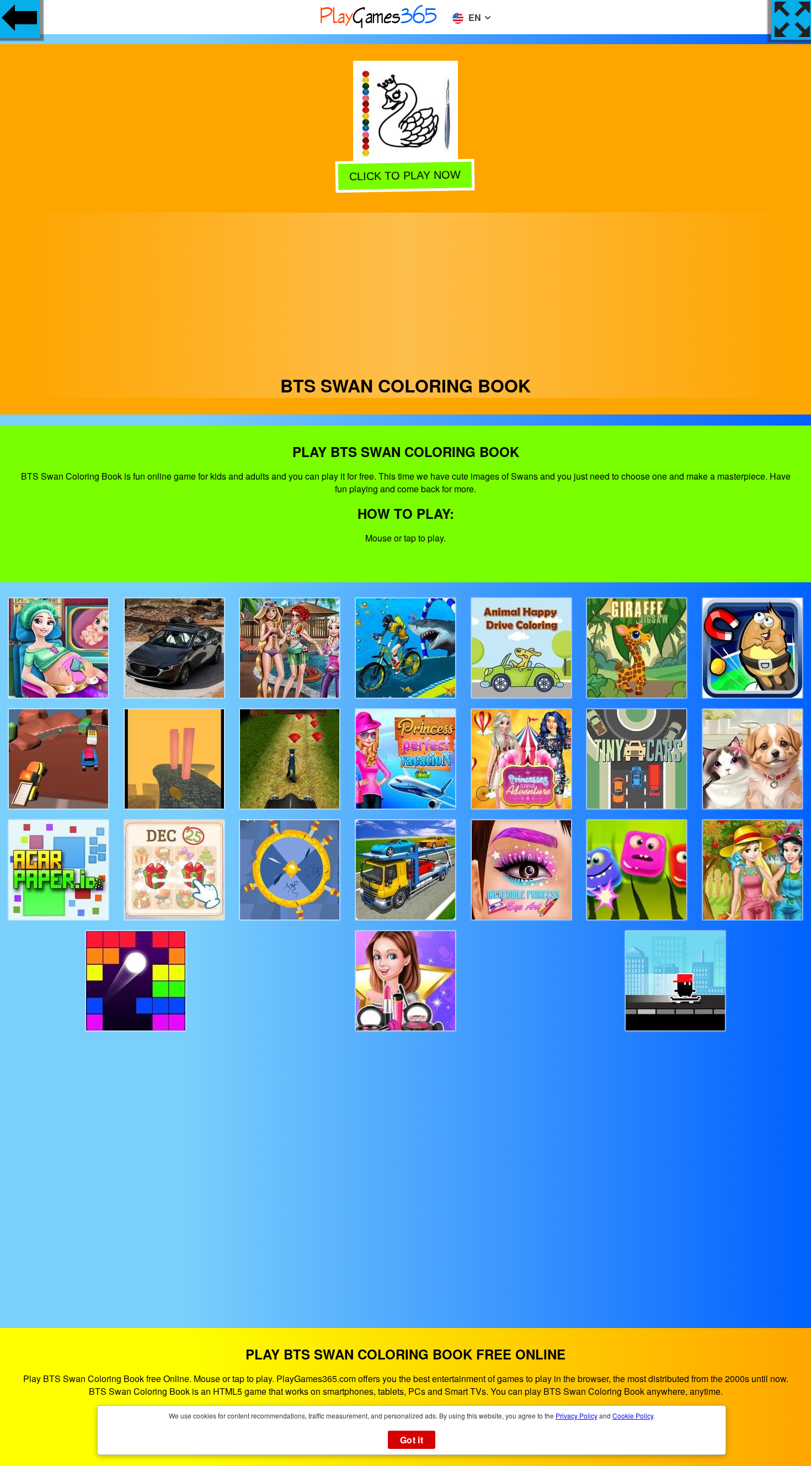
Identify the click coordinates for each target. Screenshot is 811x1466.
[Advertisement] (405, 290)
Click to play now (406, 174)
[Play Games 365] (379, 26)
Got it (411, 1439)
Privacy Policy (576, 1415)
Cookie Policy (632, 1415)
